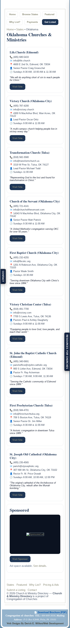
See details (39, 565)
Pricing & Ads (51, 584)
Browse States (30, 14)
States (20, 29)
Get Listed (50, 22)
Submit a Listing (16, 590)
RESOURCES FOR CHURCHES (67, 351)
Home (12, 14)
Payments (32, 22)
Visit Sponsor (20, 559)
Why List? (14, 22)
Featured (49, 14)
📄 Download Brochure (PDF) (50, 612)
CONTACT (3, 276)
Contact (32, 590)
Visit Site (17, 86)
